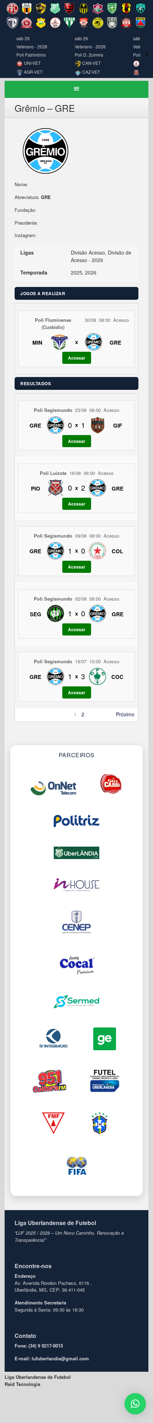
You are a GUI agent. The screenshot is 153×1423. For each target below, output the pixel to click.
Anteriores (30, 714)
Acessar (76, 358)
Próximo (125, 714)
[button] (135, 1403)
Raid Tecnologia (22, 1384)
